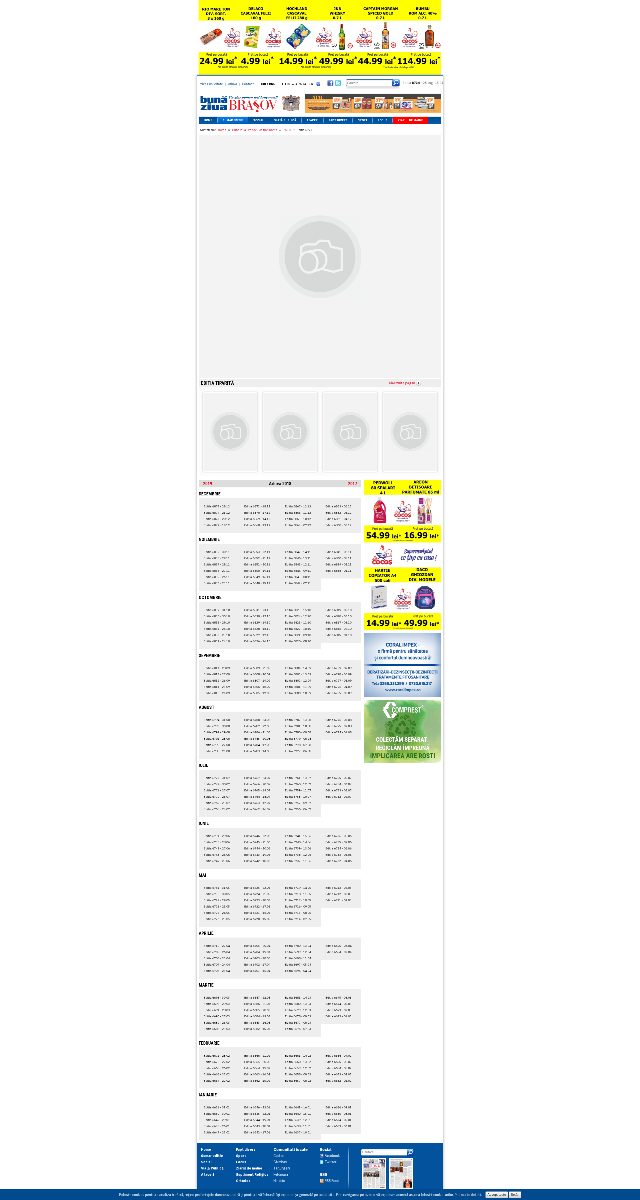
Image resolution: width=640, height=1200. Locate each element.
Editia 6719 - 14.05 (298, 887)
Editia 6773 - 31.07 (217, 778)
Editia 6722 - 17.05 (257, 906)
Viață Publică (285, 120)
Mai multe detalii (467, 1194)
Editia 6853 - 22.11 (257, 552)
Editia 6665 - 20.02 (257, 1062)
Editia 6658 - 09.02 (298, 1074)
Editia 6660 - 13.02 (298, 1062)
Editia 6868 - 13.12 (257, 525)
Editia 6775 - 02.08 (339, 726)
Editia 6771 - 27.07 (217, 790)
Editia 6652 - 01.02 (339, 1080)
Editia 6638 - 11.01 (298, 1126)
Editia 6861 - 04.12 (339, 519)
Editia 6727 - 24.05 (217, 913)
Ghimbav (280, 1162)
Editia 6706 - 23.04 (217, 971)
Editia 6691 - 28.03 (217, 1010)
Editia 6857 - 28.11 (217, 564)
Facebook (332, 1155)
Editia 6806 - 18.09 (257, 687)
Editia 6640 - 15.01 (298, 1113)
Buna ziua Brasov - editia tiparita (254, 130)
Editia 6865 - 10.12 (298, 519)
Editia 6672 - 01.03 (339, 1016)
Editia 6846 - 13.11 (298, 558)
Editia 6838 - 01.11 (339, 570)
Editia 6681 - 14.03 (298, 997)
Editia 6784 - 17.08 (257, 745)
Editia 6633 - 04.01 (339, 1126)
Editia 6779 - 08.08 (298, 738)
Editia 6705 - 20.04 (257, 946)
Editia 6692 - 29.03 (217, 1004)
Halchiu (279, 1180)
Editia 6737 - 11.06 (298, 861)
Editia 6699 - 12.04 (298, 952)
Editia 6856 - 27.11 (217, 570)
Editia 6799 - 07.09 (339, 668)
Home (208, 120)
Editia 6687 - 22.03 (257, 997)
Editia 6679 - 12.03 (298, 1010)
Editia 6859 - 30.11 (217, 552)
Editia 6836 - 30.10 (217, 616)
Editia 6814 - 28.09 (217, 668)
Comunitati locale (291, 1149)
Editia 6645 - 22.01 (257, 1113)
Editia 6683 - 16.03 (257, 1022)
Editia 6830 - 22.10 (257, 616)
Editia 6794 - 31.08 (217, 720)
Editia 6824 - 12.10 (298, 616)
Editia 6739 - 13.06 (298, 848)
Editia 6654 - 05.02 (339, 1068)
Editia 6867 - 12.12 (298, 506)
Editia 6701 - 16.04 (257, 971)
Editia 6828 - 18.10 (257, 629)
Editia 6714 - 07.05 (298, 919)
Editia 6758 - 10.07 (298, 796)
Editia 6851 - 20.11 (257, 564)
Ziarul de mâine (410, 120)
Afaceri (312, 120)
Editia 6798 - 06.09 (339, 674)
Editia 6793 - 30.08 (217, 726)
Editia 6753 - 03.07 (339, 790)
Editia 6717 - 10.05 (298, 900)
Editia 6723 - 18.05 (257, 900)
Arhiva (232, 84)
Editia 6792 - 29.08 (217, 732)
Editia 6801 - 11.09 (298, 687)
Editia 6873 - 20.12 (217, 519)
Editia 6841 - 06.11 (339, 552)
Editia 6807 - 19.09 (257, 680)
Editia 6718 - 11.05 (298, 894)
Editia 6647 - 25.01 (217, 1132)
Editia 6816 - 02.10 (339, 629)
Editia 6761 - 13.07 (298, 778)
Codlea (279, 1155)
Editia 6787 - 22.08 (257, 726)
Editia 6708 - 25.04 (217, 958)
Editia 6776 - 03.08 (339, 720)
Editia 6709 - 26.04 (217, 952)
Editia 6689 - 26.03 (217, 1022)
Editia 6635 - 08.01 (339, 1113)
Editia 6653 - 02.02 (339, 1074)
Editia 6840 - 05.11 (339, 558)
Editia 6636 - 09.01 (339, 1107)
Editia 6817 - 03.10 (339, 622)
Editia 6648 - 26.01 (217, 1126)
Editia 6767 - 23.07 (257, 778)
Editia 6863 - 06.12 (339, 506)
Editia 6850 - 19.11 (257, 570)
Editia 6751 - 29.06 (217, 836)
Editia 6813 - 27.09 (217, 674)
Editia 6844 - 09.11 (298, 570)
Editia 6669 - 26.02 (217, 1068)
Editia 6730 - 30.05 (217, 894)
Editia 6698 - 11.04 (298, 958)
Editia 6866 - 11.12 (298, 512)
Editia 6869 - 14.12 (257, 519)
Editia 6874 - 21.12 (217, 512)
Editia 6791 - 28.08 (217, 738)
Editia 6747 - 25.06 (217, 861)
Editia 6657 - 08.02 (298, 1080)
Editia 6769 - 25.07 (217, 803)
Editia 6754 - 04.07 (339, 784)
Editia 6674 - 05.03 (339, 1004)
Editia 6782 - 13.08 (298, 720)
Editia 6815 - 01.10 (339, 635)
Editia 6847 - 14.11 (298, 552)
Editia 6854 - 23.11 (217, 583)
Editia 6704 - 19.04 (257, 952)
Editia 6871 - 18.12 (257, 506)
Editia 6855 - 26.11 (217, 577)
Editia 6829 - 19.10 (257, 622)
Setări (515, 1194)
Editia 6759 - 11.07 (298, 790)
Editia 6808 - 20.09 (257, 674)
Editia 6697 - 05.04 (298, 964)
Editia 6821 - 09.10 (298, 635)
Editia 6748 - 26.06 (217, 854)
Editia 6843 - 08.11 (298, 577)
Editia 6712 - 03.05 (339, 894)
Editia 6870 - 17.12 (257, 512)
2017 (352, 483)
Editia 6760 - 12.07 (298, 784)
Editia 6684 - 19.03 (257, 1016)
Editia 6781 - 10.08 (298, 726)
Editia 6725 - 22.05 (257, 887)
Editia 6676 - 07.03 (298, 1029)
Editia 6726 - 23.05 (217, 919)
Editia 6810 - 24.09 (217, 693)
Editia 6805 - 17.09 (257, 693)
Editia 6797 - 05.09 (339, 680)
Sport (363, 120)
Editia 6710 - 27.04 (217, 946)
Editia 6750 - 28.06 (217, 842)
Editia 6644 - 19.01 (257, 1120)
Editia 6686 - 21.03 (257, 1004)
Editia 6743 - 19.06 (257, 854)
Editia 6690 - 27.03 (217, 1016)
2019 (207, 483)
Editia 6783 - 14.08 (257, 751)
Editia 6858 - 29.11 (217, 558)
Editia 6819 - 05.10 (339, 610)
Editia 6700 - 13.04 (298, 946)
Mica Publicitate (211, 84)
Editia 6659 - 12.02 (298, 1068)
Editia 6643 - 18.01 (257, 1126)
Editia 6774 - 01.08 (339, 732)
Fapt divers (338, 120)
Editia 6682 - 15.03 (257, 1029)
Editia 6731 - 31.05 (217, 887)
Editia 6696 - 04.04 (298, 971)
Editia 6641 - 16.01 (298, 1107)
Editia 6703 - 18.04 (257, 958)
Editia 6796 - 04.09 (339, 687)
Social (258, 120)
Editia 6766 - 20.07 (257, 784)
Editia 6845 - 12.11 (298, 564)
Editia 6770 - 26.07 (217, 796)
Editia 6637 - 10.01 (298, 1132)
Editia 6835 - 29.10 (217, 622)
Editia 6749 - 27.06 (217, 848)
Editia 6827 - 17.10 (257, 635)
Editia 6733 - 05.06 (339, 854)
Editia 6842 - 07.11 (298, 583)
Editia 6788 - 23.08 (257, 720)
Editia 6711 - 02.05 (339, 900)
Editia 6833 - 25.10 (217, 635)
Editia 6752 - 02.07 (339, 796)
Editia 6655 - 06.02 (339, 1062)
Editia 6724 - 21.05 (257, 894)
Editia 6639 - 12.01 (298, 1120)
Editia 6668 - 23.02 (217, 1074)
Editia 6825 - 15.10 (298, 610)
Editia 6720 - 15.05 (257, 919)
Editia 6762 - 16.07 (257, 809)
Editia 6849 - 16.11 (257, 577)
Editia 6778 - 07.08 (298, 745)
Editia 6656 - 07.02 (339, 1055)
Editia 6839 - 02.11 (339, 564)
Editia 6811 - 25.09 (217, 687)
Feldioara (281, 1174)
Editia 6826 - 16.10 (257, 641)
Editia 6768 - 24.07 (217, 809)
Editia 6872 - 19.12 (217, 525)
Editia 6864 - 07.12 (298, 525)
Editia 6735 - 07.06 (339, 842)
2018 (287, 130)
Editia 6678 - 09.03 (298, 1016)
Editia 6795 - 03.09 (339, 693)
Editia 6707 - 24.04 (217, 964)
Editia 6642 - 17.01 (257, 1132)
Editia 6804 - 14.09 (298, 668)
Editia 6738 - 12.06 (298, 854)
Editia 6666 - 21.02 (257, 1055)
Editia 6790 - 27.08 (217, 745)
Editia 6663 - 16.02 (257, 1074)
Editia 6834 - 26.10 (217, 629)
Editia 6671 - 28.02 (217, 1055)
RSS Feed (332, 1180)
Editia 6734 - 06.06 (339, 848)
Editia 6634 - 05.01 (339, 1120)
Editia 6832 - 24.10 (217, 641)
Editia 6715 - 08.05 (298, 913)
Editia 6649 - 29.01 (217, 1120)
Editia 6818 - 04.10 (339, 616)
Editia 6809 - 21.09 (257, 668)
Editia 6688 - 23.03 (217, 1029)
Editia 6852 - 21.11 (257, 558)
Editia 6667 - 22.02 (217, 1080)
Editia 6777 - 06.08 (298, 751)
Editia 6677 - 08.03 (298, 1022)
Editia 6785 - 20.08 (257, 738)
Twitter (330, 1162)
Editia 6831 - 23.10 (257, 610)
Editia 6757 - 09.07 (298, 803)
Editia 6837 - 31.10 (217, 610)
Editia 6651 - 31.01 (217, 1107)
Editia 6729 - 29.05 (217, 900)
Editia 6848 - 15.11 (257, 583)
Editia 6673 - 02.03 (339, 1010)
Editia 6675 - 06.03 (339, 997)
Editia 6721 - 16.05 (257, 913)
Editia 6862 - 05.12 (339, 512)
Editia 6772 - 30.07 (217, 784)
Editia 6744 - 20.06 (257, 848)
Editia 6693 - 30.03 (217, 997)
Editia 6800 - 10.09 (298, 693)
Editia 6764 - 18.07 (257, 796)
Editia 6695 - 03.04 (339, 946)
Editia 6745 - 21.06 (257, 842)
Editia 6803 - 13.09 (298, 674)
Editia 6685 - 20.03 (257, 1010)
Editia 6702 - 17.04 (257, 964)
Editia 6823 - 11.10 (298, 622)
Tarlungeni (282, 1168)
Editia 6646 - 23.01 (257, 1107)
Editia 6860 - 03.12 (339, 525)
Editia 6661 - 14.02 (298, 1055)
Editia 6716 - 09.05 (298, 906)
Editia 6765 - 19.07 (257, 790)
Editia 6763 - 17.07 (257, 803)
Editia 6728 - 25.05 (217, 906)
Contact (248, 84)
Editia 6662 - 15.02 (257, 1080)
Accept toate (497, 1194)
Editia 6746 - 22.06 (257, 836)
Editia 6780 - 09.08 (298, 732)
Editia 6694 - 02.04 (339, 952)
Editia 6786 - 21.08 (257, 732)
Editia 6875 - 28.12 (217, 506)
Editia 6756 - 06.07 (298, 809)
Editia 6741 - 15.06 (298, 836)
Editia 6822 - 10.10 (298, 629)
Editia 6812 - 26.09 (217, 680)
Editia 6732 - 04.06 (339, 861)
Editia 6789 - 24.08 (217, 751)
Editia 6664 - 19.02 (257, 1068)
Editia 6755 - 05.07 (339, 778)
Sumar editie (232, 120)
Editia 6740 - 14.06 (298, 842)
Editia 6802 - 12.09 (298, 680)
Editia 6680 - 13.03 (298, 1004)
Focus (383, 120)
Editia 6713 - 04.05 (339, 887)
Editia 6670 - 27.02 (217, 1062)
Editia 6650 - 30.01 (217, 1113)
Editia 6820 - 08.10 (298, 641)
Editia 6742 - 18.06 (257, 861)
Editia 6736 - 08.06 (339, 836)
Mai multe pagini (402, 383)
